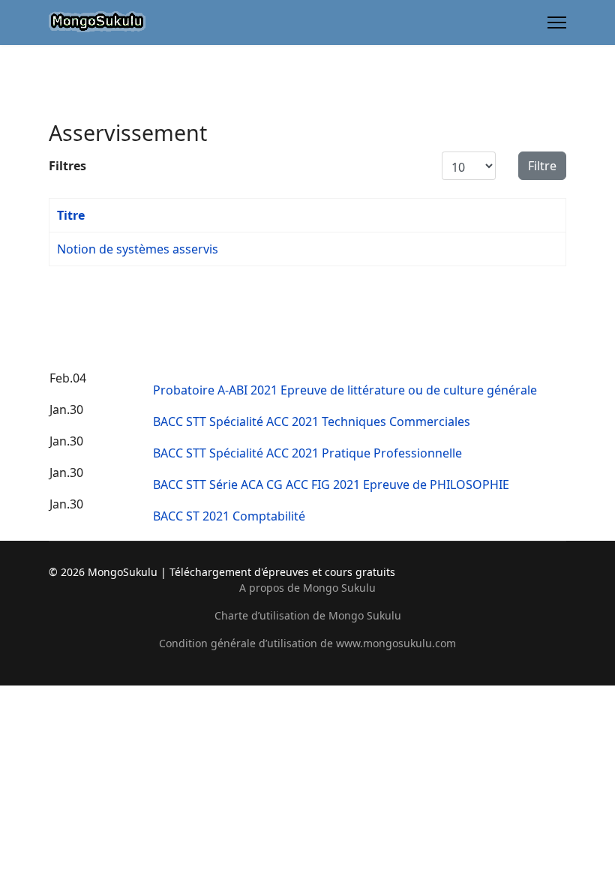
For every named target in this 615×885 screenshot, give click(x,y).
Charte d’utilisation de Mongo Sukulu (307, 615)
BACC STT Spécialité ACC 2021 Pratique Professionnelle (307, 453)
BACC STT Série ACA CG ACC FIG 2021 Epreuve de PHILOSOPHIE (331, 484)
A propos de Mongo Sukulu (307, 587)
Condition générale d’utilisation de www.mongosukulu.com (307, 643)
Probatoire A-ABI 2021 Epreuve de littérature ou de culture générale (345, 390)
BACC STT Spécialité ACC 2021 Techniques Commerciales (311, 421)
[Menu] (557, 22)
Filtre (542, 166)
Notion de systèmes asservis (137, 249)
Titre (71, 215)
